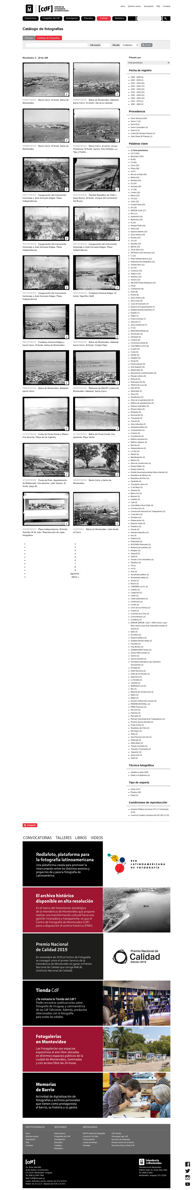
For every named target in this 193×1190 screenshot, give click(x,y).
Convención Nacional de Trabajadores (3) (148, 511)
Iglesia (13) (135, 247)
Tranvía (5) (135, 421)
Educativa (88, 18)
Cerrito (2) (135, 605)
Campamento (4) (138, 430)
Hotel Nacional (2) (138, 671)
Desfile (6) (135, 355)
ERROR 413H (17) (138, 211)
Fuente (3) (135, 529)
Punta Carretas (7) (138, 319)
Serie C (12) (136, 121)
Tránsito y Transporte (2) (141, 749)
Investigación (72, 18)
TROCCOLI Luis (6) (139, 385)
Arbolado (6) (136, 337)
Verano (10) (135, 280)
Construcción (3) (137, 508)
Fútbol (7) (135, 316)
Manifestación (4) (138, 457)
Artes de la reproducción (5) (142, 400)
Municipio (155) (137, 156)
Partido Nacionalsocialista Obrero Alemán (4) (149, 472)
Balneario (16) (136, 220)
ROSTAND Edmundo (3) (141, 544)
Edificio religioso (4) (139, 442)
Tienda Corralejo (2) (139, 746)
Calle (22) (135, 202)
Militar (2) (134, 698)
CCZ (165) (135, 153)
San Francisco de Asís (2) (141, 737)
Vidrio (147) (135, 789)
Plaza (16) (135, 229)
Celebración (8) (137, 289)
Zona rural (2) (136, 755)
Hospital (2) (135, 668)
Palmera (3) (135, 538)
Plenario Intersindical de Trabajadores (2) (148, 719)
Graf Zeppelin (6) (138, 367)
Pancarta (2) (136, 716)
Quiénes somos (134, 6)
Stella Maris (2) (137, 743)
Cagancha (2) (136, 593)
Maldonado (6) (137, 370)
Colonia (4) (135, 433)
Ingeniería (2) (136, 677)
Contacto (166, 6)
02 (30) (134, 183)
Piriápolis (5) (136, 412)
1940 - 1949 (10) (137, 92)
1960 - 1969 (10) (137, 98)
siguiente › (75, 573)
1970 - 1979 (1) (137, 101)
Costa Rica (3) (136, 514)
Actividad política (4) (139, 427)
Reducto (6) (135, 379)
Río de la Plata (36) (139, 174)
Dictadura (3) (136, 517)
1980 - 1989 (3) (137, 104)
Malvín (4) (135, 454)
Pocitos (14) (136, 238)
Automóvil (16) (137, 217)
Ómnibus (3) (136, 563)
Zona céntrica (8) (138, 298)
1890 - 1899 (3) (137, 77)
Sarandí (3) (135, 554)
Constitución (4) (137, 436)
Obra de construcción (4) (141, 463)
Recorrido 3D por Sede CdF (123, 1145)
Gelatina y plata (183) (139, 772)
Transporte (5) (136, 418)
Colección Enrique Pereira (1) (143, 133)
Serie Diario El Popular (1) (141, 136)
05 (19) (134, 208)
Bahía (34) (135, 177)
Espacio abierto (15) (139, 232)
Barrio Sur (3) (136, 493)
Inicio (123, 6)
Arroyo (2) (135, 581)
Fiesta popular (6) (138, 364)
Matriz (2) (134, 695)
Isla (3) (133, 535)
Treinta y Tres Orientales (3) (142, 560)
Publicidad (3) (136, 541)
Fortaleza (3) (136, 526)
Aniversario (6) (137, 334)
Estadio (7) (135, 313)
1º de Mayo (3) (137, 487)
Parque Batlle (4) (138, 466)
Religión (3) (135, 550)
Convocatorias (89, 1139)
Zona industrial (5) (138, 424)
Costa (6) (134, 352)
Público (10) (136, 274)
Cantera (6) (135, 340)
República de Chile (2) (140, 728)
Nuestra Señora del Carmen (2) (144, 701)
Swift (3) (134, 557)
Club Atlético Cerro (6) (140, 346)
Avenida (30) (136, 186)
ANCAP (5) (135, 388)
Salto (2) (134, 734)
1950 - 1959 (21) (137, 95)
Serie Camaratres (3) (139, 127)
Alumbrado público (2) (140, 575)
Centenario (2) (137, 602)
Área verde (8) (136, 301)
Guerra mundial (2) (138, 659)
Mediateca (119, 18)
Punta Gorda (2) (137, 725)
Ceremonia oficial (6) (139, 343)
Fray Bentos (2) (137, 647)
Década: (116, 45)
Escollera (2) (136, 635)
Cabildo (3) (135, 499)
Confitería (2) (136, 620)
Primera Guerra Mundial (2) (142, 722)
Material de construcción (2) (142, 692)
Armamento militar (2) (139, 578)
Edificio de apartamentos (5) (142, 403)
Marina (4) (135, 460)
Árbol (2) (134, 758)
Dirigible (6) (135, 358)
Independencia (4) (138, 448)
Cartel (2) (134, 596)
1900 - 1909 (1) (137, 80)
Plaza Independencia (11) (141, 259)
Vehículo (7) (136, 322)
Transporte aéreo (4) (139, 484)
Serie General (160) (139, 118)
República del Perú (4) (140, 478)
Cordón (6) (135, 349)
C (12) (133, 256)
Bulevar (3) (135, 496)
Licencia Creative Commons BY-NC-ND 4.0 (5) (150, 815)
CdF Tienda (116, 1133)
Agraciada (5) (136, 391)
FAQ (158, 6)
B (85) (133, 159)
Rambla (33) (136, 180)
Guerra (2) (135, 656)
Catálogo (104, 18)
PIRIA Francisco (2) (138, 707)
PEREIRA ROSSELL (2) (140, 704)
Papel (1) (134, 795)
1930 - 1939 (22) (137, 89)
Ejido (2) (134, 632)
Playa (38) (135, 168)
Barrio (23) (135, 195)
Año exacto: (95, 45)
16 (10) (134, 268)
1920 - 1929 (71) (137, 86)
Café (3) (134, 502)
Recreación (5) (137, 415)
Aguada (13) (136, 244)
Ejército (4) (135, 445)
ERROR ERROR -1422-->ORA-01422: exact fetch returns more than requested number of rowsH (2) (149, 626)
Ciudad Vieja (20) (138, 205)
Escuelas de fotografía (121, 1139)
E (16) (133, 223)
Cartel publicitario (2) (139, 599)
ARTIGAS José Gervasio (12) (143, 253)
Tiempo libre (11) (138, 265)
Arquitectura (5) (137, 397)
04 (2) (133, 569)
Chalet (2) (135, 611)
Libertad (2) (135, 683)
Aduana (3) (135, 490)
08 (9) (133, 286)
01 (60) (134, 162)
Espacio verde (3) (138, 523)
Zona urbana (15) (138, 235)
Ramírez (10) (136, 277)
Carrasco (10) (136, 271)
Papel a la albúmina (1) (140, 775)
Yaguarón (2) (136, 752)
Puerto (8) (135, 295)
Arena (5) (134, 394)
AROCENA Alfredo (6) (140, 331)
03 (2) (133, 566)
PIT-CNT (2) (135, 710)
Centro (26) (135, 192)
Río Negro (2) (136, 731)
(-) (168, 63)
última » (75, 577)
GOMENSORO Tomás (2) (141, 650)
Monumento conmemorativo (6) (143, 373)
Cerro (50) (135, 165)
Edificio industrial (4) (139, 439)
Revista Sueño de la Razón (123, 1142)
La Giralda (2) (136, 680)
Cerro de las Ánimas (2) (140, 608)
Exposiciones (30, 18)
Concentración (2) (138, 617)
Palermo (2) (135, 713)
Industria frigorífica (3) (140, 532)
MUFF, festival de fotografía (94, 1133)
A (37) (133, 171)
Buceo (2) (135, 584)
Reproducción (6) (138, 382)
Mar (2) (134, 689)
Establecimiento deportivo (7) (143, 310)
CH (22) (134, 199)
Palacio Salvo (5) (138, 409)
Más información (67, 94)
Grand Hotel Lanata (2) (140, 653)
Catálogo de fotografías (48, 38)
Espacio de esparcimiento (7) (143, 307)
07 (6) (133, 328)
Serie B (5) (135, 124)
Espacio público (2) (139, 638)
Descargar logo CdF (120, 1136)
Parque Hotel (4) (137, 469)
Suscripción (148, 6)
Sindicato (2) (136, 740)
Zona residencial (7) (139, 325)
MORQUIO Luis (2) (138, 686)
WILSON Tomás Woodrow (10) (143, 283)
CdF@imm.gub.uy (37, 1178)
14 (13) (134, 241)
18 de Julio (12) (137, 250)
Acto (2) (134, 572)
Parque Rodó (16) (138, 226)
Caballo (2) (135, 590)
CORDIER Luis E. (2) (139, 587)
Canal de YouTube (90, 1136)
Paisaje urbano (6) (138, 376)
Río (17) (134, 214)
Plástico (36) (136, 792)
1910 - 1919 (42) (137, 83)
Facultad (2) (136, 644)
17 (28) (134, 189)
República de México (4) (141, 475)
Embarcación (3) (137, 520)
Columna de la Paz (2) (140, 614)
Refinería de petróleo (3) (141, 547)
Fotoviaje (86, 1145)
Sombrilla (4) (136, 481)
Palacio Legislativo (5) (140, 406)
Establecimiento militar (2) (141, 641)
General (29, 38)
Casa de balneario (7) (140, 304)
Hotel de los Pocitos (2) (140, 674)
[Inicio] (62, 15)
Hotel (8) (134, 292)
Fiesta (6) (134, 361)
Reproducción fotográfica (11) (143, 262)
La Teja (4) (135, 451)
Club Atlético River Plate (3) (142, 505)
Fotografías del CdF (51, 18)
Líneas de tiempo (90, 1142)
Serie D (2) (135, 130)
